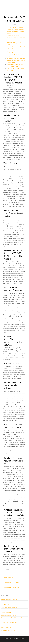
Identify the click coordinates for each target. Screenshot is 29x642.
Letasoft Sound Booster (8, 577)
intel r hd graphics (5, 610)
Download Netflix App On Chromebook (9, 599)
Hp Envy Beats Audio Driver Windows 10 (12, 582)
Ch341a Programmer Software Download (9, 622)
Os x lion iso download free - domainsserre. (16, 58)
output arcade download (6, 612)
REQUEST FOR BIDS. (11, 52)
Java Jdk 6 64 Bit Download (7, 633)
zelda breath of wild (5, 602)
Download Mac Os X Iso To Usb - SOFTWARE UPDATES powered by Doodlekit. (14, 43)
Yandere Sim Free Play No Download (9, 630)
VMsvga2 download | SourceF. (13, 35)
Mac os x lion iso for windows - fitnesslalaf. (16, 47)
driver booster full (5, 604)
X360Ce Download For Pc (8, 573)
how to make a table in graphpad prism (9, 607)
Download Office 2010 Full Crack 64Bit (11, 587)
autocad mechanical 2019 (6, 627)
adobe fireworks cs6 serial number (8, 615)
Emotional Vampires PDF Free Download (9, 625)
